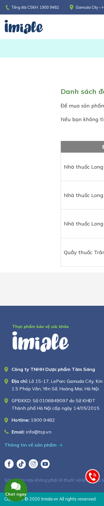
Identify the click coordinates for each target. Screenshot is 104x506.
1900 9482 (49, 7)
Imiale (31, 26)
